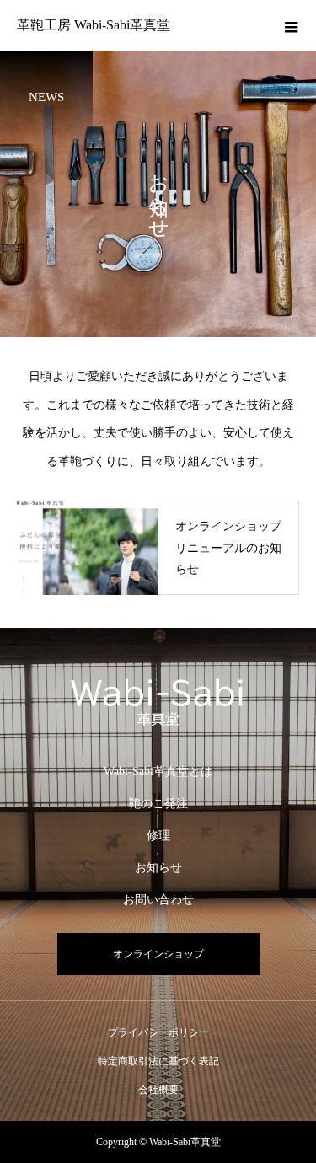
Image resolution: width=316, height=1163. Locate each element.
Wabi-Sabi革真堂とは (158, 771)
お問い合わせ (158, 899)
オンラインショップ (158, 954)
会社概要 (158, 1090)
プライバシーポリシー (158, 1032)
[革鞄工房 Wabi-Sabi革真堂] (158, 698)
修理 (158, 835)
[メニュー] (290, 25)
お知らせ (158, 867)
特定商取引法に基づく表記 (158, 1061)
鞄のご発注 (158, 803)
